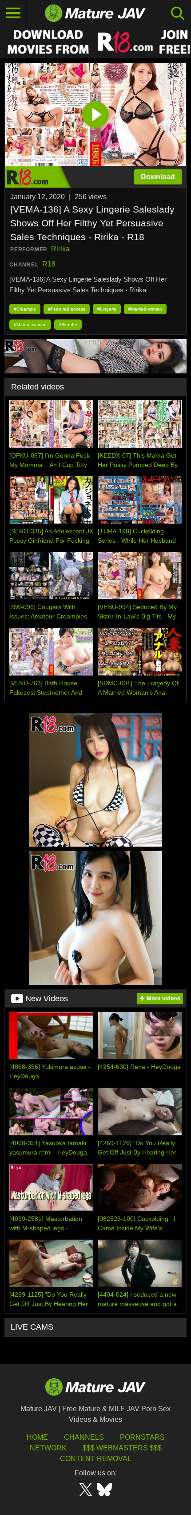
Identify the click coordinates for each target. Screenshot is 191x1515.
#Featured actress (66, 309)
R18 (49, 264)
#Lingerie (106, 309)
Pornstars (142, 1437)
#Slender (68, 324)
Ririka (60, 249)
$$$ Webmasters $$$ (122, 1448)
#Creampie (25, 309)
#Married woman (145, 309)
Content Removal (95, 1458)
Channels (84, 1437)
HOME (37, 1437)
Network (48, 1448)
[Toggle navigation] (13, 13)
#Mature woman (30, 324)
